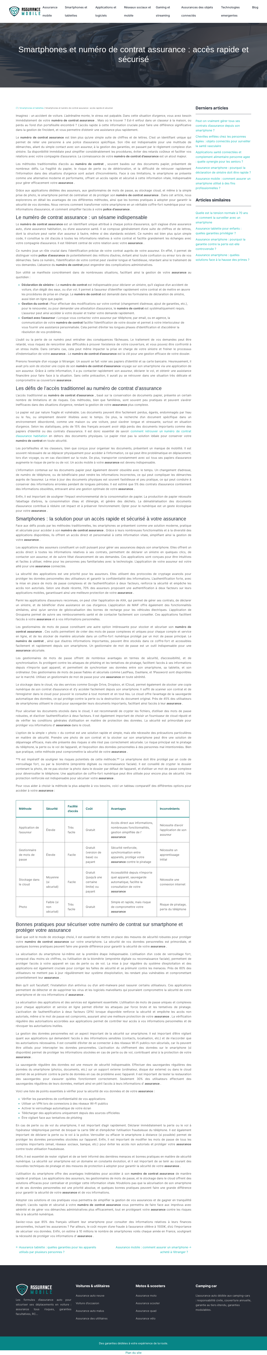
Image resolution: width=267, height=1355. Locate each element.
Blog (255, 7)
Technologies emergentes (230, 11)
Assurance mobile (50, 11)
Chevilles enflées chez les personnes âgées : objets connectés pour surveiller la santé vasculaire (223, 141)
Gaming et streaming (163, 11)
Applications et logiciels (105, 11)
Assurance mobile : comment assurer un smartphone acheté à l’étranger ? (152, 1249)
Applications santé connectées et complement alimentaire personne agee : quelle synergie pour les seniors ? (223, 156)
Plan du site (133, 1352)
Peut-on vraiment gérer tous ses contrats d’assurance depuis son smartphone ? (218, 125)
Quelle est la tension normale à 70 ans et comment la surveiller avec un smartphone (222, 217)
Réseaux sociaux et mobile (137, 11)
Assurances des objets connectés (197, 11)
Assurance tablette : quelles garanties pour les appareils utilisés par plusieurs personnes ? (57, 1249)
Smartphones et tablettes (76, 11)
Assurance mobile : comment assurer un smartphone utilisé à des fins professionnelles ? (223, 183)
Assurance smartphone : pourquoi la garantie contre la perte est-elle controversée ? (220, 244)
